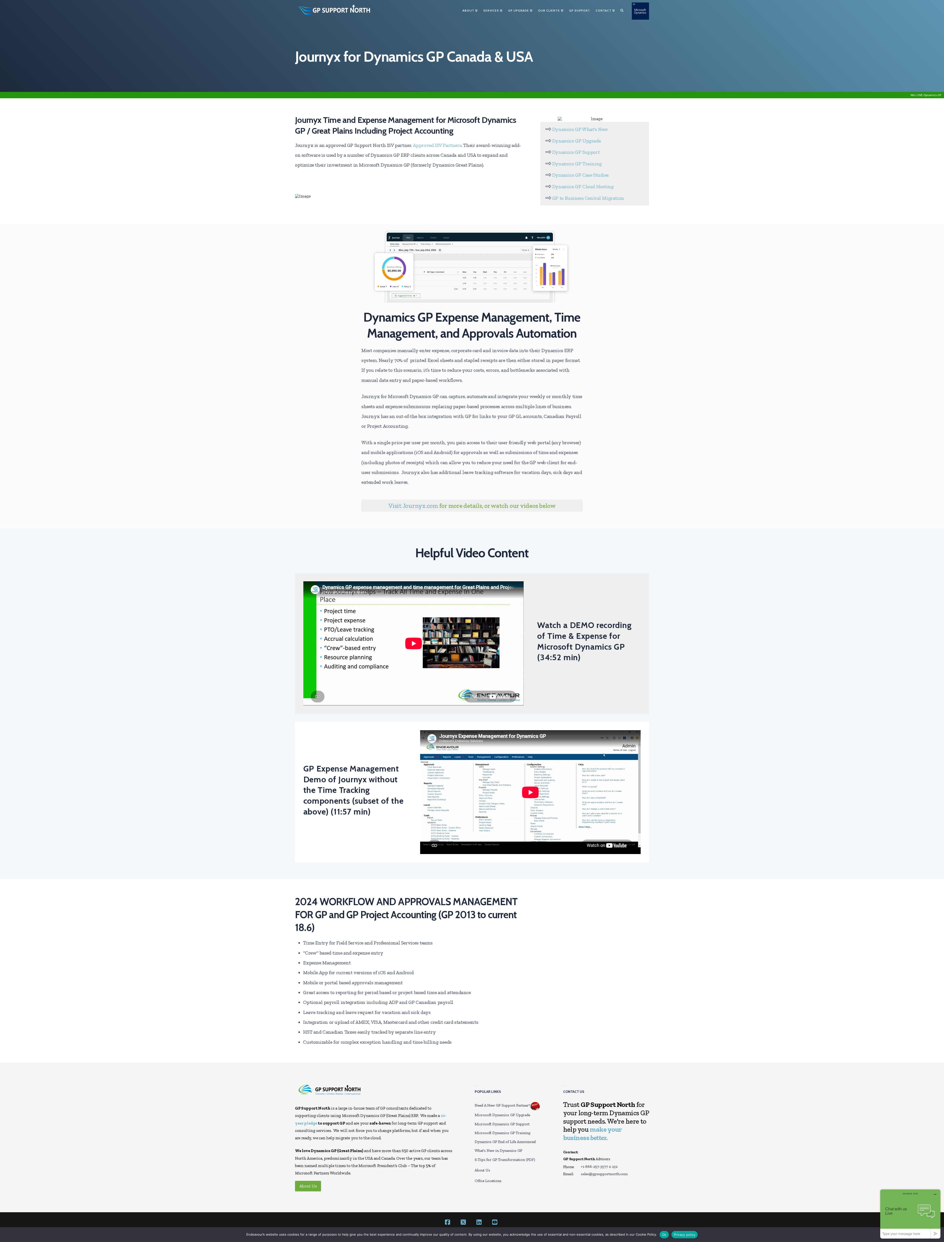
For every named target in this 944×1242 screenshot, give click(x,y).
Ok (664, 1235)
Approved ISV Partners (437, 145)
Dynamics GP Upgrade (576, 141)
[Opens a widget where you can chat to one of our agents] (910, 1213)
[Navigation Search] (622, 11)
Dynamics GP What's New (580, 129)
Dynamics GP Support (576, 152)
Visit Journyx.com (413, 505)
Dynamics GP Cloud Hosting (583, 186)
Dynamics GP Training (577, 164)
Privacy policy (684, 1235)
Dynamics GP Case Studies (580, 175)
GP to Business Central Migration (588, 198)
